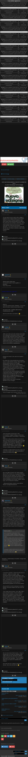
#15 (25, 353)
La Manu (7, 327)
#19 (25, 570)
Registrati (11, 164)
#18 (25, 504)
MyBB (6, 756)
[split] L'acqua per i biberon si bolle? (9, 703)
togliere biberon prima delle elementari (10, 698)
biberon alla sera (5, 693)
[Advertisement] (14, 142)
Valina (6, 210)
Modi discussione (23, 207)
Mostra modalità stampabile (8, 715)
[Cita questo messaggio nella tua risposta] (15, 244)
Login (4, 164)
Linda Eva (24, 706)
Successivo (11, 678)
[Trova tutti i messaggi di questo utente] (13, 244)
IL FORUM (4, 178)
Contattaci (5, 746)
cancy (3, 699)
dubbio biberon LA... (6, 709)
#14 (25, 331)
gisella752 (7, 275)
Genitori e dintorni (20, 178)
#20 (25, 650)
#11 (25, 214)
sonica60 (24, 700)
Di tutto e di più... (11, 178)
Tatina (6, 297)
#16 (25, 431)
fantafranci (4, 710)
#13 (25, 301)
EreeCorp (12, 756)
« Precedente (4, 205)
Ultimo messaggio (19, 695)
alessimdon (7, 500)
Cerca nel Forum (5, 169)
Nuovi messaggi (5, 173)
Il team (12, 746)
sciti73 (25, 695)
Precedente (5, 678)
